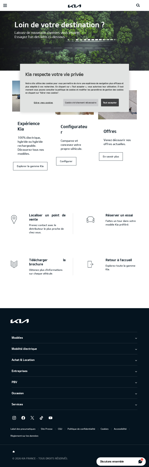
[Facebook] (23, 418)
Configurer (66, 161)
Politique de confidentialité (81, 429)
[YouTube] (50, 418)
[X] (32, 418)
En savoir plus (111, 156)
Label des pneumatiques (23, 429)
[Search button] (138, 5)
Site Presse (47, 429)
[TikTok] (41, 418)
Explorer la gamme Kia (30, 166)
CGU (60, 429)
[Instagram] (14, 418)
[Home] (13, 451)
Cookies (104, 429)
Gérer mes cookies (43, 102)
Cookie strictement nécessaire (80, 102)
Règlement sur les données (24, 435)
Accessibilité (120, 429)
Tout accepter (110, 102)
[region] (74, 88)
